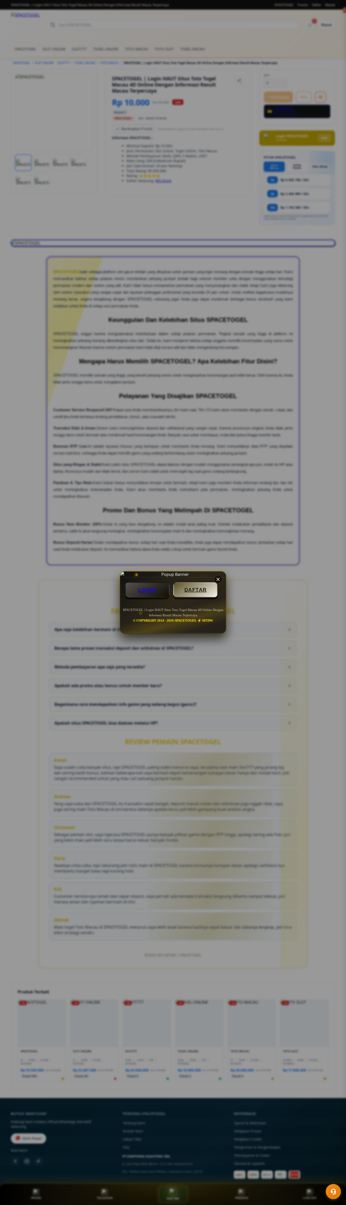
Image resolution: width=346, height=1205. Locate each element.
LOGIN (147, 590)
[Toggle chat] (333, 1191)
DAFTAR (195, 590)
